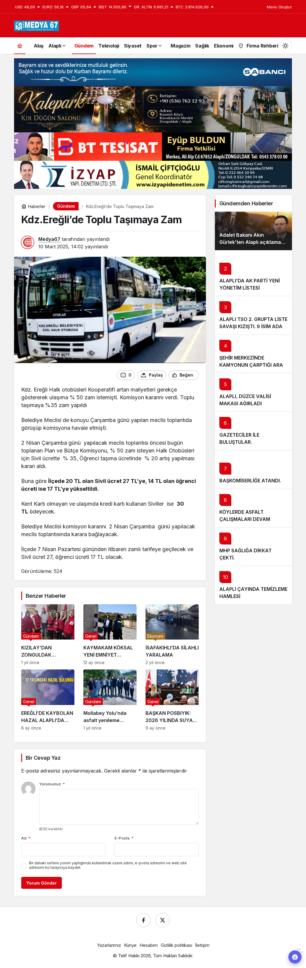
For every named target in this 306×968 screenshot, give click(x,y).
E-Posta (124, 838)
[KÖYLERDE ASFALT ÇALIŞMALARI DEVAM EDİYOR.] (253, 508)
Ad (25, 838)
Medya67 (49, 239)
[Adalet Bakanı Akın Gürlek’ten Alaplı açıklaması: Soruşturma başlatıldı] (253, 231)
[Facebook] (143, 920)
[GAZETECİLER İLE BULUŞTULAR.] (253, 431)
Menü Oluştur (279, 6)
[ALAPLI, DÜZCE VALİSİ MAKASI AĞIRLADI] (253, 392)
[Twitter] (162, 920)
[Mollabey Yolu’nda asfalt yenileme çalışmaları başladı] (110, 699)
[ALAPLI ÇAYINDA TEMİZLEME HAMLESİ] (253, 585)
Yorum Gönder (41, 883)
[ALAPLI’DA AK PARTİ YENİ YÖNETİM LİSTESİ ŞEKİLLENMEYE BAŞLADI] (253, 273)
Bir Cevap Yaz (43, 758)
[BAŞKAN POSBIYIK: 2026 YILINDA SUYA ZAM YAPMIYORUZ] (172, 699)
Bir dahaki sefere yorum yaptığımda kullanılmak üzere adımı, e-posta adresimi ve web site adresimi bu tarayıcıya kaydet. (108, 865)
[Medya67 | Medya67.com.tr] (36, 25)
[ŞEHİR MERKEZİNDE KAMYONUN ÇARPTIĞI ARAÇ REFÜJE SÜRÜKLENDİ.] (253, 353)
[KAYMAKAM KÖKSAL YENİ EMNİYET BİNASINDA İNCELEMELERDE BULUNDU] (110, 634)
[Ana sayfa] (19, 45)
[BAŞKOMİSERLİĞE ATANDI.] (253, 469)
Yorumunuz (52, 784)
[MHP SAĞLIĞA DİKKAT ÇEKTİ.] (253, 546)
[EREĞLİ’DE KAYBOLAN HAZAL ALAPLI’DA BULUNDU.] (47, 699)
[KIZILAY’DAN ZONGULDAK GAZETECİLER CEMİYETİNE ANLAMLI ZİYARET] (47, 634)
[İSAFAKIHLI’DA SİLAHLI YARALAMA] (172, 634)
